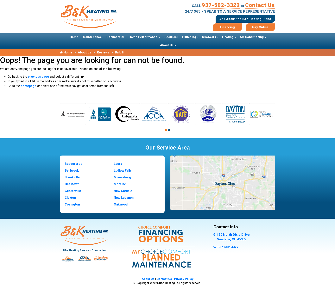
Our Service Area (167, 147)
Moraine (120, 184)
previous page (38, 76)
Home (74, 37)
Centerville (73, 191)
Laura (118, 164)
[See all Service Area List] (222, 182)
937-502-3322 (221, 5)
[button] (166, 130)
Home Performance (143, 37)
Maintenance (92, 37)
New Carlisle (123, 191)
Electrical (171, 37)
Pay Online (260, 27)
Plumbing (189, 37)
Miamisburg (122, 177)
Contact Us (260, 5)
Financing (227, 27)
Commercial (115, 37)
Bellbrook (72, 170)
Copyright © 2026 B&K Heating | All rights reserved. (168, 283)
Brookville (72, 177)
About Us (167, 45)
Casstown (72, 184)
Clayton (70, 197)
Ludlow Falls (123, 170)
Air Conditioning (252, 37)
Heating (228, 37)
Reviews (103, 52)
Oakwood (121, 204)
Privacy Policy (183, 279)
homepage (28, 86)
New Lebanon (124, 197)
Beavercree (73, 164)
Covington (72, 204)
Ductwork (209, 37)
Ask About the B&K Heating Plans (245, 19)
